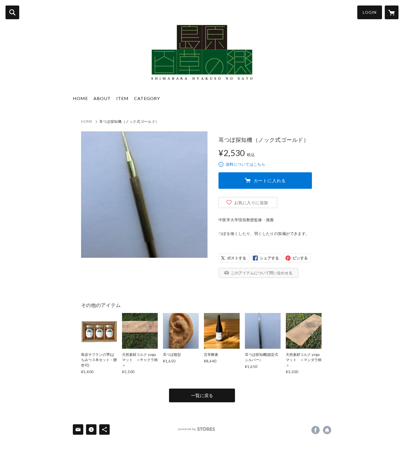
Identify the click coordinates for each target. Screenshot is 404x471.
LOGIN (370, 12)
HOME (80, 98)
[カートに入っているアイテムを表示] (392, 12)
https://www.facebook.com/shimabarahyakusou (315, 430)
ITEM (122, 98)
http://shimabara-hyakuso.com (327, 430)
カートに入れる (270, 180)
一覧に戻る (202, 395)
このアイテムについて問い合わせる (261, 272)
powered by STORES (196, 429)
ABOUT (102, 98)
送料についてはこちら (245, 164)
